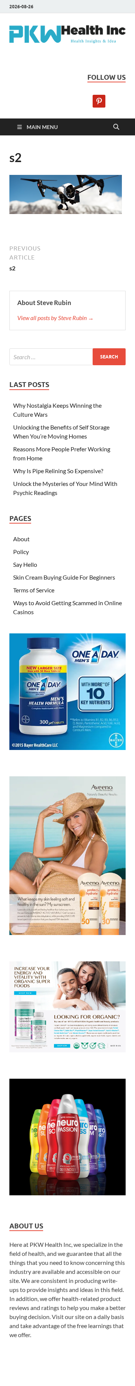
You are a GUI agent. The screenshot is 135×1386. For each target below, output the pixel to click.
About (21, 538)
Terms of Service (33, 590)
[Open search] (116, 127)
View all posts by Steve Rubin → (55, 317)
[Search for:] (67, 356)
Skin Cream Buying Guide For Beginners (64, 577)
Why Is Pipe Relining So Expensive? (58, 470)
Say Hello (25, 564)
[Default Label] (99, 100)
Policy (21, 551)
